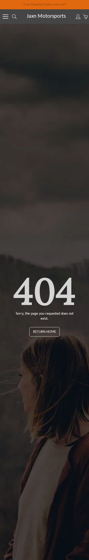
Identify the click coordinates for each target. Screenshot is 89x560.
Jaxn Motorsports (46, 16)
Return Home (44, 332)
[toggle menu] (5, 16)
